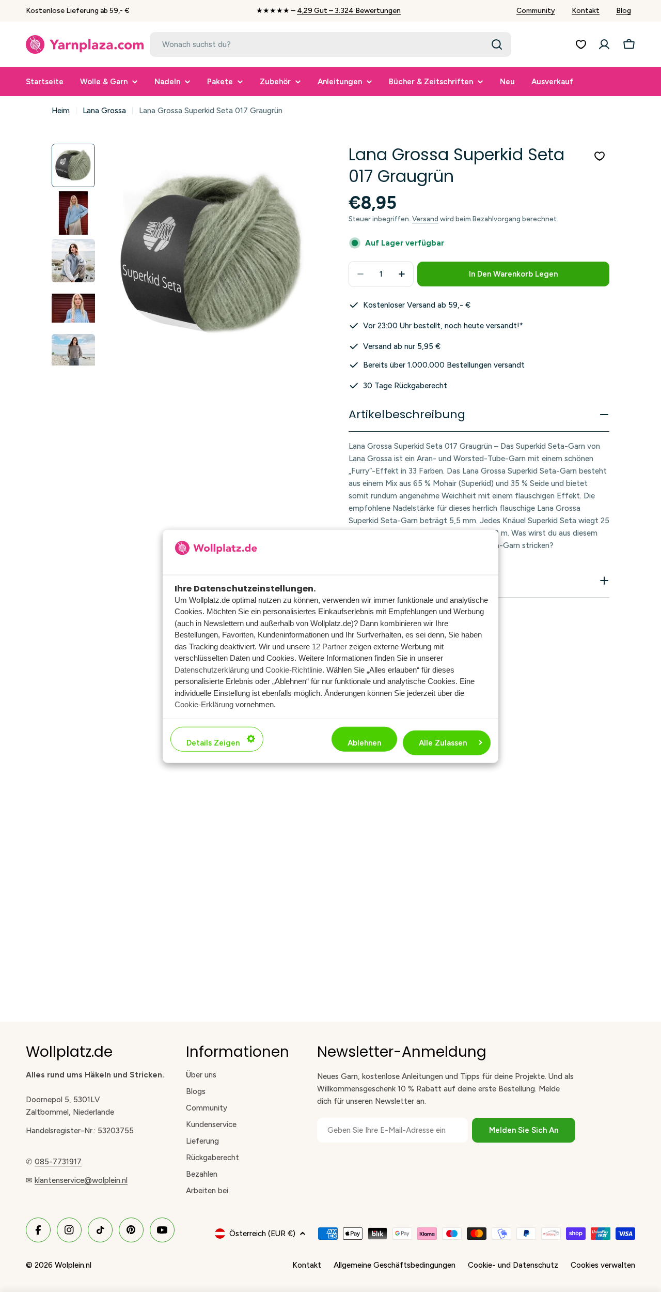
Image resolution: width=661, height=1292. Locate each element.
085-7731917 (58, 1161)
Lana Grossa (104, 110)
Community (535, 10)
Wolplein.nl (73, 1265)
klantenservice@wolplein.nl (81, 1180)
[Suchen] (497, 44)
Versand (425, 219)
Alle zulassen (443, 742)
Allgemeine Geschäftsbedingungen (394, 1265)
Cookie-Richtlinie (293, 669)
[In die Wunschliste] (599, 156)
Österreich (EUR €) (262, 1233)
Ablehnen (364, 742)
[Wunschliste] (581, 44)
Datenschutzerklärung (212, 669)
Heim (61, 110)
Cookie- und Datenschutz (513, 1265)
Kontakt (586, 10)
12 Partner (329, 646)
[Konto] (604, 44)
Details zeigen (213, 742)
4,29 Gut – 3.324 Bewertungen (349, 10)
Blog (623, 10)
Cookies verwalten (603, 1265)
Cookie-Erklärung (204, 704)
